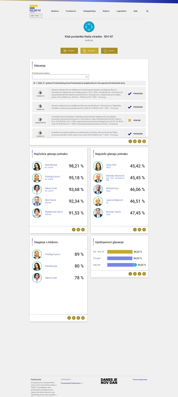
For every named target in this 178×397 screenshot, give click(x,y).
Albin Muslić (50, 200)
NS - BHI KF (49, 167)
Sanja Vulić (111, 164)
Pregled (71, 51)
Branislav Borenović (115, 175)
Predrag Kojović (52, 176)
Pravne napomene (140, 380)
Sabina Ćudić (51, 188)
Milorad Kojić (112, 188)
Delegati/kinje (89, 11)
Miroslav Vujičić (113, 211)
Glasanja (91, 51)
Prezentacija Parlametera (71, 383)
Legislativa (121, 11)
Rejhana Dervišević (54, 211)
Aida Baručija (51, 164)
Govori (111, 51)
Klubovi (106, 11)
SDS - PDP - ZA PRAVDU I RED (115, 179)
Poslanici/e (71, 11)
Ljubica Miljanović (114, 200)
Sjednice (55, 11)
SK (107, 203)
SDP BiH (48, 203)
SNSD (108, 167)
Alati (135, 11)
